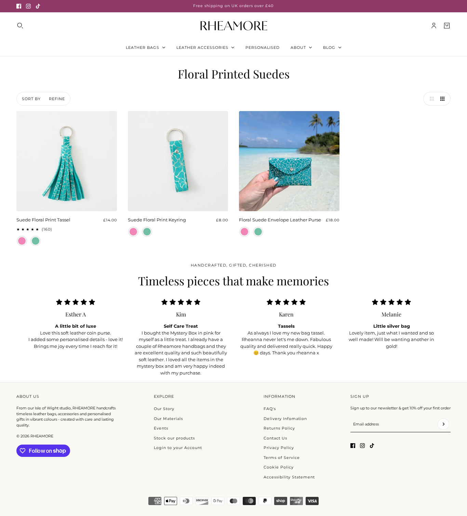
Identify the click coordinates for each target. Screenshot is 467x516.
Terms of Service (282, 457)
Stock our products (174, 438)
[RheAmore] (233, 25)
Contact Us (275, 438)
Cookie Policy (279, 467)
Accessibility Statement (289, 477)
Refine (57, 98)
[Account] (434, 25)
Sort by (31, 98)
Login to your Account (178, 447)
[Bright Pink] (22, 241)
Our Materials (168, 418)
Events (161, 428)
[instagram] (28, 6)
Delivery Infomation (285, 418)
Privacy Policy (279, 447)
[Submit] (443, 424)
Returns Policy (279, 428)
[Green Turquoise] (35, 241)
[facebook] (19, 6)
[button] (430, 99)
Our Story (164, 408)
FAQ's (270, 408)
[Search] (20, 25)
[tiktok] (38, 6)
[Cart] (447, 25)
